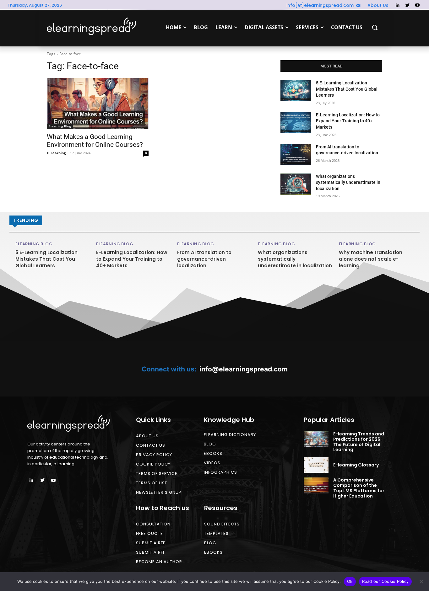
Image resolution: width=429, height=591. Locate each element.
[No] (421, 581)
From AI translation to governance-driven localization (204, 259)
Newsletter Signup (159, 492)
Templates (216, 533)
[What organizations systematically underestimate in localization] (295, 184)
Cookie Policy (153, 464)
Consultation (153, 524)
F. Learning (56, 153)
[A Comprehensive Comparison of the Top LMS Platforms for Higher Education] (316, 485)
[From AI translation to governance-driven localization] (295, 154)
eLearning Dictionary (230, 435)
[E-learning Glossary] (316, 465)
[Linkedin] (397, 5)
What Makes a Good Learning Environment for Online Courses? (95, 140)
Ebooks (213, 453)
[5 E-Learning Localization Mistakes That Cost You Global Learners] (295, 90)
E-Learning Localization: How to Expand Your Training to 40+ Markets (348, 121)
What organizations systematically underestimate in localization (348, 182)
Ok (350, 581)
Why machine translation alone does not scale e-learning (370, 259)
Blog (210, 444)
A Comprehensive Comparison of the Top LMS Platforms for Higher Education (358, 488)
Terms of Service (156, 474)
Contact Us (150, 445)
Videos (212, 463)
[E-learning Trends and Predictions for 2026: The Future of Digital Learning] (316, 439)
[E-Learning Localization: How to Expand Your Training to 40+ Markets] (295, 122)
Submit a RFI (150, 552)
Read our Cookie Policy (385, 581)
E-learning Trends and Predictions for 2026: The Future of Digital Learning (358, 442)
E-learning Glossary (356, 465)
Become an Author (159, 562)
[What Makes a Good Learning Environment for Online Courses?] (98, 103)
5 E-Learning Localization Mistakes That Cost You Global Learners (346, 89)
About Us (147, 436)
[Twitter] (407, 5)
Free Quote (149, 533)
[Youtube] (417, 5)
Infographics (220, 472)
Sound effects (222, 524)
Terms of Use (151, 483)
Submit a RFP (151, 543)
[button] (374, 27)
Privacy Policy (154, 455)
